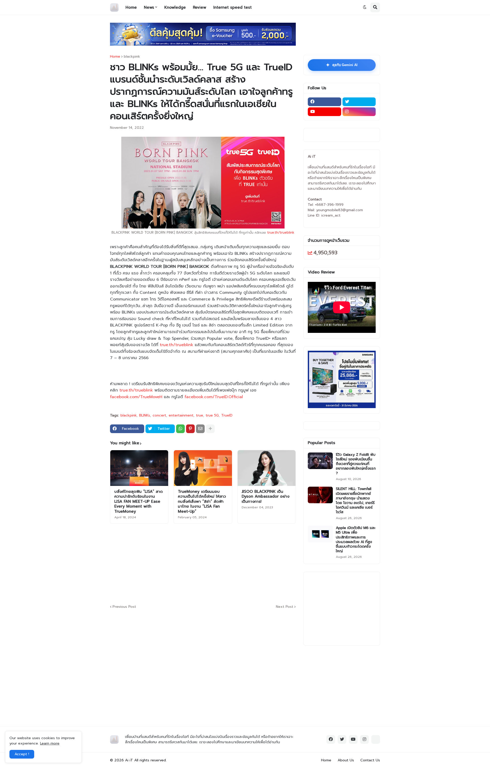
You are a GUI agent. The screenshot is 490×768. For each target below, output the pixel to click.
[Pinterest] (190, 428)
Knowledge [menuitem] (175, 7)
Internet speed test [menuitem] (232, 7)
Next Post (284, 606)
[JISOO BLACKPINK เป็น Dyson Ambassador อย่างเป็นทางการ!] (267, 468)
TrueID (226, 415)
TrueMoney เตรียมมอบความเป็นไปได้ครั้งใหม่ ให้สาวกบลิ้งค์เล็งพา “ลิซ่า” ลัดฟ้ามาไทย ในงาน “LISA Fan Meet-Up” (202, 501)
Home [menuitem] (131, 7)
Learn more (49, 743)
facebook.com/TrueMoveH (136, 397)
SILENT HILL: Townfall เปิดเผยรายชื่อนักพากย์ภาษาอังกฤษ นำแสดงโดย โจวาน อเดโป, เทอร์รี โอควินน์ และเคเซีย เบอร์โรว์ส (355, 500)
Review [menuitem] (199, 7)
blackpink (132, 56)
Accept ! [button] (22, 754)
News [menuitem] (149, 7)
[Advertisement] (234, 563)
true (199, 415)
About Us (346, 760)
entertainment (181, 415)
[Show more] (210, 428)
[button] (364, 7)
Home (115, 56)
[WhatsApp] (180, 428)
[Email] (200, 428)
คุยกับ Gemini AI (342, 65)
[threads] (375, 739)
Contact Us (370, 760)
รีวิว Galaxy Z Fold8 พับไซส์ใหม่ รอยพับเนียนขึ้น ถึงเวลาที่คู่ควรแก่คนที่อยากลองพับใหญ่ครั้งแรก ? (356, 464)
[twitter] (359, 101)
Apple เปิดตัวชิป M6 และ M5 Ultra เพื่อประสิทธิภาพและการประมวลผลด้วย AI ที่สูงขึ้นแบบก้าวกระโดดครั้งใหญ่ (355, 539)
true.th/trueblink (280, 232)
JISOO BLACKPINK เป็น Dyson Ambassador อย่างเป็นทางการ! (265, 496)
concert (159, 415)
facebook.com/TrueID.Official (214, 397)
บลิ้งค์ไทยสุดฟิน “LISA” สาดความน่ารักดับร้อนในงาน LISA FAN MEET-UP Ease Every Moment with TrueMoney (138, 501)
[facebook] (324, 101)
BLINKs (144, 415)
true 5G (212, 415)
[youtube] (324, 111)
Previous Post (124, 606)
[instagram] (359, 111)
